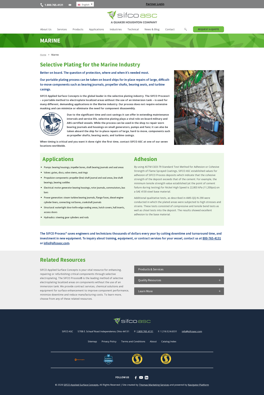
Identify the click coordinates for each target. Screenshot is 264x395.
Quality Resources (149, 280)
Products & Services (150, 269)
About (153, 341)
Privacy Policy (109, 341)
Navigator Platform (198, 384)
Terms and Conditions (133, 341)
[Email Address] (70, 5)
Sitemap (92, 341)
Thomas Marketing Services (154, 384)
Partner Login (155, 4)
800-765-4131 (212, 238)
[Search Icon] (185, 29)
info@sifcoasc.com (56, 243)
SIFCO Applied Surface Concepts (81, 384)
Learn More (145, 291)
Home (43, 54)
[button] (85, 4)
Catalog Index (168, 341)
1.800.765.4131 (145, 331)
